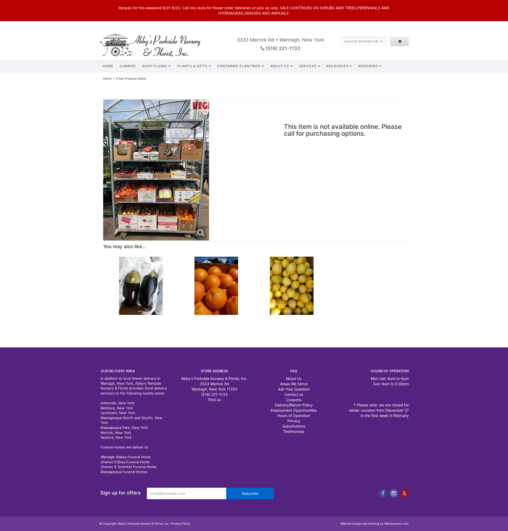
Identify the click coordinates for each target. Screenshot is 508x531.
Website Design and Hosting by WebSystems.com (375, 523)
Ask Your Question (294, 389)
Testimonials (293, 431)
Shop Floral (154, 66)
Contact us (293, 394)
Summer (128, 66)
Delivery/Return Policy (294, 405)
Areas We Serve (293, 384)
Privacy (293, 421)
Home (107, 66)
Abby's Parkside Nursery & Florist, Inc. (155, 45)
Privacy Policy (180, 523)
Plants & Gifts (192, 66)
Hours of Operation (293, 415)
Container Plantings (239, 66)
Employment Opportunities (294, 410)
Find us (214, 399)
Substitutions (294, 426)
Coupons (293, 399)
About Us (279, 66)
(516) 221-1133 (282, 48)
